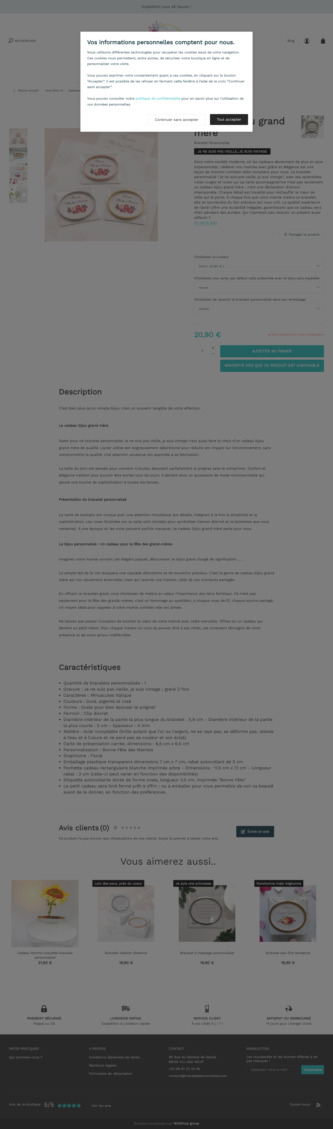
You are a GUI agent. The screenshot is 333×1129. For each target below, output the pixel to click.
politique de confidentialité (158, 98)
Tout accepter (229, 119)
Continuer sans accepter (176, 119)
